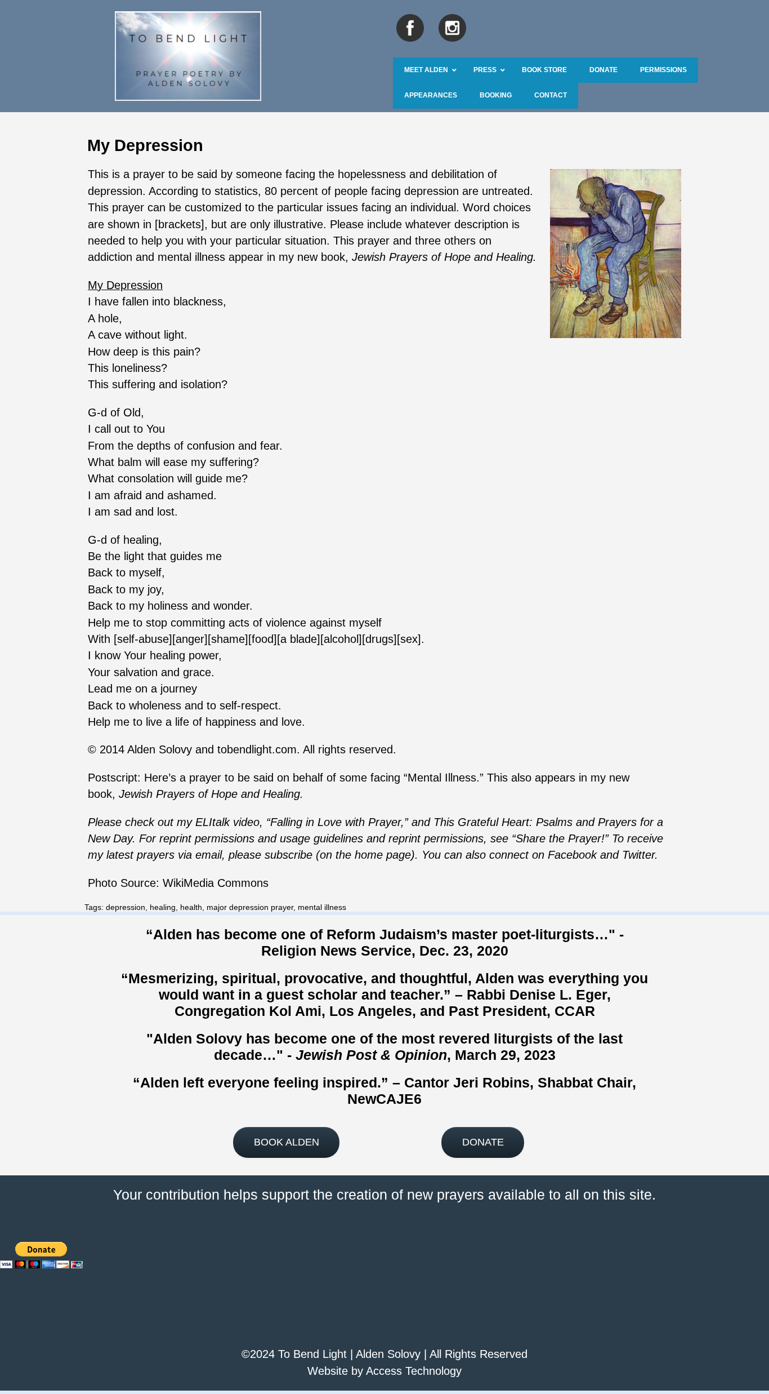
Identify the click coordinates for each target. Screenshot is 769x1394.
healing (163, 907)
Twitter (638, 855)
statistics (236, 191)
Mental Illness (442, 777)
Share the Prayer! (560, 838)
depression (125, 907)
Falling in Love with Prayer (335, 822)
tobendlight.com (257, 749)
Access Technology (414, 1371)
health (191, 907)
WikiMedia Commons (216, 883)
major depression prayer (250, 907)
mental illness (322, 907)
